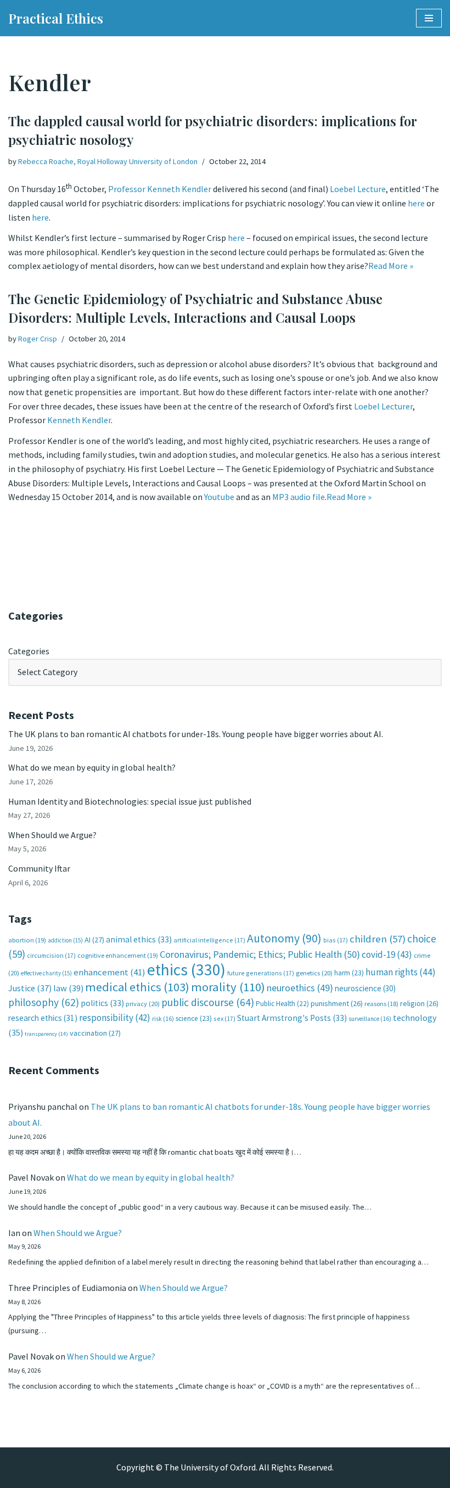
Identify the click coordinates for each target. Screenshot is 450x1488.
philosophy (43, 1002)
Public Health (282, 1003)
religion (419, 1003)
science (194, 1018)
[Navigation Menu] (429, 18)
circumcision (51, 955)
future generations (260, 973)
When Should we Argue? (52, 834)
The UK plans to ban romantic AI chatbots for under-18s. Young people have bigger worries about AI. (195, 733)
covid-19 (387, 954)
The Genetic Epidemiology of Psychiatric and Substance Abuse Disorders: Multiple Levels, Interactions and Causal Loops (195, 308)
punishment (337, 1003)
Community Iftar (39, 868)
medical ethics (137, 987)
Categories (28, 650)
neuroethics (300, 987)
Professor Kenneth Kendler (159, 189)
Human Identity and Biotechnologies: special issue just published (129, 801)
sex (224, 1018)
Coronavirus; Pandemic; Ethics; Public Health (260, 954)
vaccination (95, 1033)
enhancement (109, 972)
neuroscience (365, 988)
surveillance (369, 1019)
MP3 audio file (298, 496)
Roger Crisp (37, 339)
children (378, 939)
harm (349, 973)
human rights (400, 972)
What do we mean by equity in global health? (92, 767)
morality (228, 987)
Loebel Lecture (358, 189)
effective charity (46, 973)
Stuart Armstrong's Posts (292, 1018)
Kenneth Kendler (79, 419)
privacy (143, 1004)
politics (102, 1003)
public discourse (207, 1002)
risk (163, 1019)
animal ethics (139, 939)
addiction (65, 940)
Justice (30, 987)
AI (94, 940)
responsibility (114, 1018)
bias (335, 940)
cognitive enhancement (117, 955)
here (416, 203)
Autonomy (284, 938)
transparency (46, 1033)
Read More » (390, 265)
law (68, 988)
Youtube (219, 496)
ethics (186, 969)
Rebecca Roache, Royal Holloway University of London (108, 161)
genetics (314, 973)
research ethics (42, 1018)
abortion (27, 940)
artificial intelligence (209, 940)
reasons (381, 1004)
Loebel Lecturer (383, 406)
